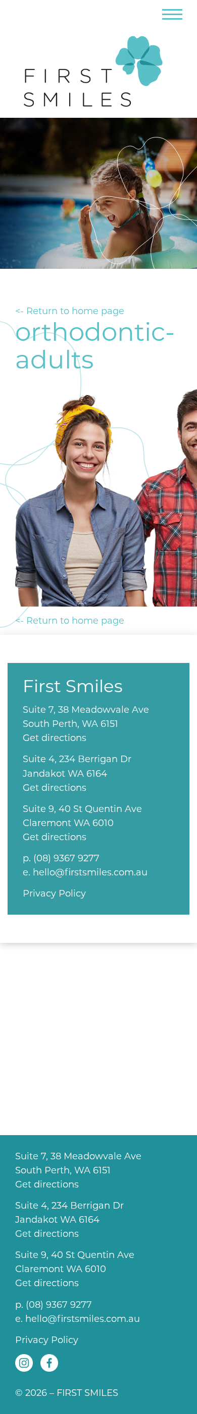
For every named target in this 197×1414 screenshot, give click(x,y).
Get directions (54, 737)
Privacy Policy (54, 893)
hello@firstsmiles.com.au (90, 872)
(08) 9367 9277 (66, 858)
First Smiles (98, 67)
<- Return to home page (69, 311)
